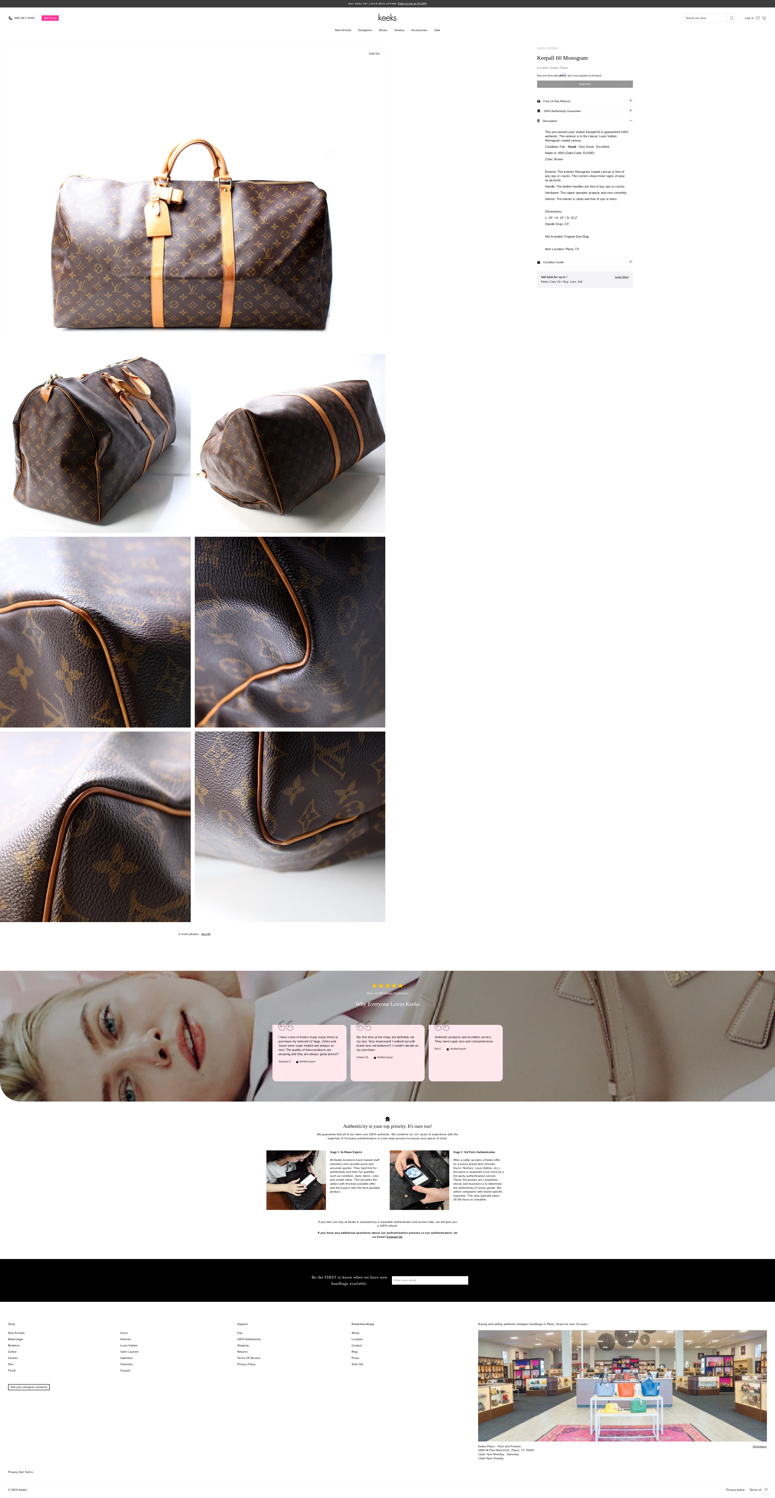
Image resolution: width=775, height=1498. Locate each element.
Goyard (125, 1370)
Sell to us (50, 18)
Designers (365, 30)
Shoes (383, 30)
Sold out (357, 1364)
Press (355, 1358)
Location (357, 1339)
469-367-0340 (24, 18)
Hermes (125, 1339)
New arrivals (16, 1332)
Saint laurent (129, 1351)
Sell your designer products (28, 1387)
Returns (242, 1351)
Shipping (243, 1345)
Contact (357, 1345)
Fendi (12, 1370)
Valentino (126, 1358)
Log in (749, 18)
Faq (239, 1332)
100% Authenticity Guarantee (562, 111)
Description (550, 121)
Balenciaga (15, 1339)
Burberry (14, 1345)
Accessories (419, 30)
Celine (12, 1351)
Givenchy (126, 1364)
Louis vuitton (129, 1345)
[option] (387, 3)
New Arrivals (343, 30)
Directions (759, 1446)
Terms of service (248, 1358)
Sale (437, 30)
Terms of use (758, 1489)
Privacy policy (246, 1364)
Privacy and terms (20, 1472)
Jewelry (399, 30)
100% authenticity (249, 1339)
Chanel (13, 1358)
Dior (11, 1364)
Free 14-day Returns (556, 101)
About (355, 1332)
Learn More (622, 277)
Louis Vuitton (547, 48)
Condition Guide (553, 262)
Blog (354, 1351)
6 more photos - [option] (194, 934)
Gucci (124, 1332)
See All (205, 934)
